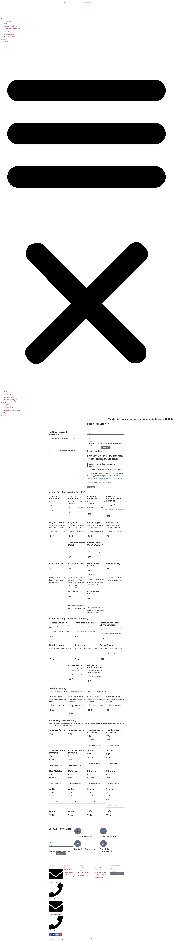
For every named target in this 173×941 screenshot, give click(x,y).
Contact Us (6, 43)
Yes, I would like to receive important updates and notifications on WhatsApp (59, 850)
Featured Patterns (56, 743)
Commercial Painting (11, 26)
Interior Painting (9, 23)
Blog (4, 39)
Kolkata (7, 31)
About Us (5, 18)
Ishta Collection (9, 34)
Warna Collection (10, 36)
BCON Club (96, 938)
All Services (8, 21)
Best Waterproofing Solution (12, 28)
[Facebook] (50, 934)
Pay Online (5, 41)
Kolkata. (95, 477)
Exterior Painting (9, 25)
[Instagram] (53, 934)
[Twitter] (57, 934)
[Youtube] (60, 934)
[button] (86, 217)
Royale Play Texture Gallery (12, 38)
